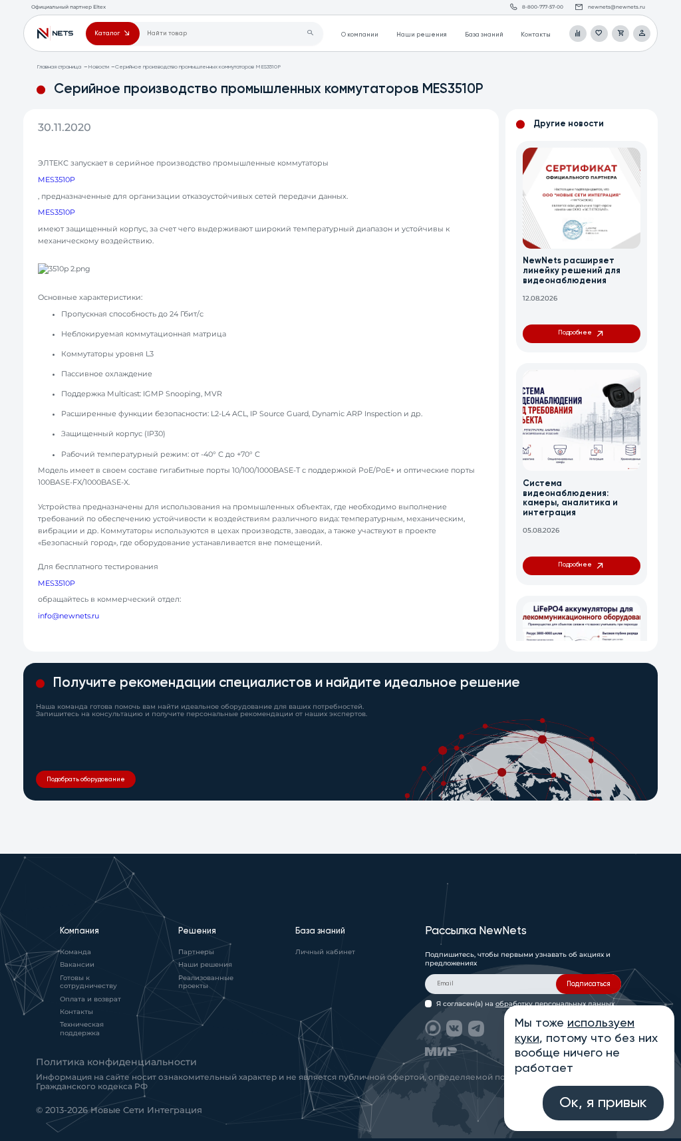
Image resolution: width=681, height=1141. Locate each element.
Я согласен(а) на (525, 1003)
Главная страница (59, 67)
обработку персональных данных (554, 1003)
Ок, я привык (603, 1103)
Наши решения (421, 35)
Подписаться (589, 984)
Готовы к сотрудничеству (88, 982)
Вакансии (77, 964)
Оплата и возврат (90, 999)
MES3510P (56, 180)
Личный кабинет (325, 951)
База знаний (484, 35)
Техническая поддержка (82, 1029)
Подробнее (575, 333)
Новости (98, 67)
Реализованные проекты (205, 982)
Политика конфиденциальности (116, 1062)
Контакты (536, 35)
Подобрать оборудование (86, 780)
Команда (75, 951)
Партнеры (196, 951)
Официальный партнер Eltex (54, 34)
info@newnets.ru (68, 616)
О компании (359, 35)
